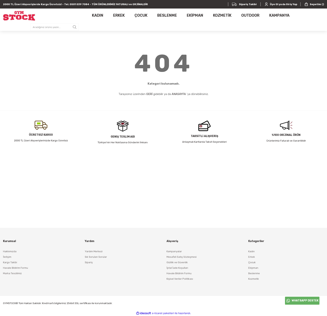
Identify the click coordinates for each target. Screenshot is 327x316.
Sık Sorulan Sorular (96, 256)
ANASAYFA (179, 94)
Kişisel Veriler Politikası (180, 278)
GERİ (149, 94)
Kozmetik (253, 278)
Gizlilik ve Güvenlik (177, 262)
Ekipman (253, 267)
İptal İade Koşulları (177, 267)
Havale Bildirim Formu (15, 267)
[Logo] (19, 16)
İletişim (7, 256)
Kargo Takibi (10, 262)
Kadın (251, 251)
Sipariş (89, 262)
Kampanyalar (174, 251)
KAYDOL (210, 197)
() (317, 4)
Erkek (251, 256)
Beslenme (254, 273)
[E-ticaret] (163, 313)
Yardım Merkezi (94, 251)
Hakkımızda (9, 251)
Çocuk (252, 262)
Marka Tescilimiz (12, 273)
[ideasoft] (143, 313)
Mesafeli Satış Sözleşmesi (182, 256)
